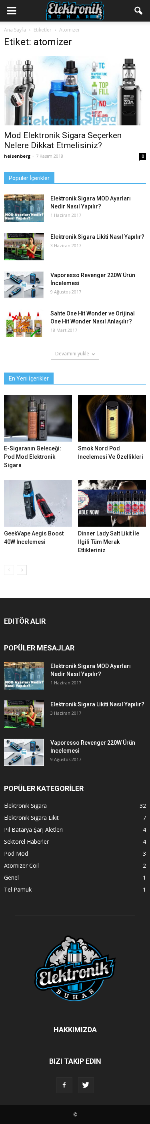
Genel (11, 877)
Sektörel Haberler (26, 841)
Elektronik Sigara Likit (31, 817)
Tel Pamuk (18, 889)
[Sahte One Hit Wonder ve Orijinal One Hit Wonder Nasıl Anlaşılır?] (24, 323)
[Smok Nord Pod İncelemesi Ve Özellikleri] (112, 418)
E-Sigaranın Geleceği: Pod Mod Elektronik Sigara (32, 456)
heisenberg (17, 156)
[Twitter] (86, 1085)
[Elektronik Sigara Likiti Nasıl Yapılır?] (24, 246)
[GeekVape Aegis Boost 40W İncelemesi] (38, 503)
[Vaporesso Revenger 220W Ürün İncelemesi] (24, 285)
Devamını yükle (72, 353)
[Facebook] (64, 1085)
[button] (139, 11)
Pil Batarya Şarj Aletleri (33, 829)
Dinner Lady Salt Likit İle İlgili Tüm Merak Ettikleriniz (108, 541)
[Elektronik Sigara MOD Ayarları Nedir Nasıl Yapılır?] (24, 208)
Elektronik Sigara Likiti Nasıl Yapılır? (97, 237)
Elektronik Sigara (25, 805)
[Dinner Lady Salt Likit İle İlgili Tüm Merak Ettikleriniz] (112, 503)
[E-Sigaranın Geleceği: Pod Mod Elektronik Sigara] (38, 418)
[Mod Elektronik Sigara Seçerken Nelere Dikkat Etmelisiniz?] (75, 90)
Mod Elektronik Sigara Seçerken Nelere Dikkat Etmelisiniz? (63, 140)
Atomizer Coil (21, 865)
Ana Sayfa (15, 29)
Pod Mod (16, 853)
